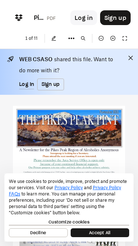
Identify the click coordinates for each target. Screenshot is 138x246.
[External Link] (68, 172)
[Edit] (54, 38)
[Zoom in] (113, 38)
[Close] (131, 58)
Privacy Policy (68, 187)
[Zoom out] (101, 38)
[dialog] (69, 207)
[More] (71, 38)
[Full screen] (125, 38)
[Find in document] (83, 38)
